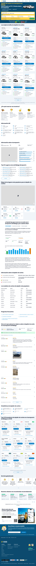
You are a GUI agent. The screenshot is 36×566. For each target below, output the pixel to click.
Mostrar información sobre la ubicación (6, 41)
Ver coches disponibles (4, 211)
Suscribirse (23, 532)
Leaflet (8, 161)
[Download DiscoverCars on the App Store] (9, 517)
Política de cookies (25, 563)
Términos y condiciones (31, 563)
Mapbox (10, 161)
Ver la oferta (18, 41)
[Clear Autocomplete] (33, 13)
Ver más (5, 178)
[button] (9, 155)
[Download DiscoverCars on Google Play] (4, 517)
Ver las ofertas (4, 428)
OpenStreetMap (13, 161)
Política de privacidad (20, 563)
